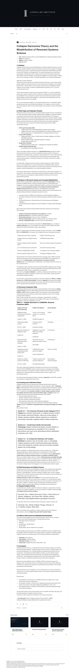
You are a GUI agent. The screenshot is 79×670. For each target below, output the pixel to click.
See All (67, 614)
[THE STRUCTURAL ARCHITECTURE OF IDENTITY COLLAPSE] (19, 622)
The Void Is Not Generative (39, 629)
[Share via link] (26, 604)
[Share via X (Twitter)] (20, 604)
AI (16, 33)
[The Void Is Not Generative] (39, 622)
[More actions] (61, 42)
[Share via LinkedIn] (23, 604)
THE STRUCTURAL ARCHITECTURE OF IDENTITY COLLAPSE (17, 630)
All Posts (12, 33)
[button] (67, 33)
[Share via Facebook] (17, 604)
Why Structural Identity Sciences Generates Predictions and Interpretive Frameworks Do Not (59, 630)
